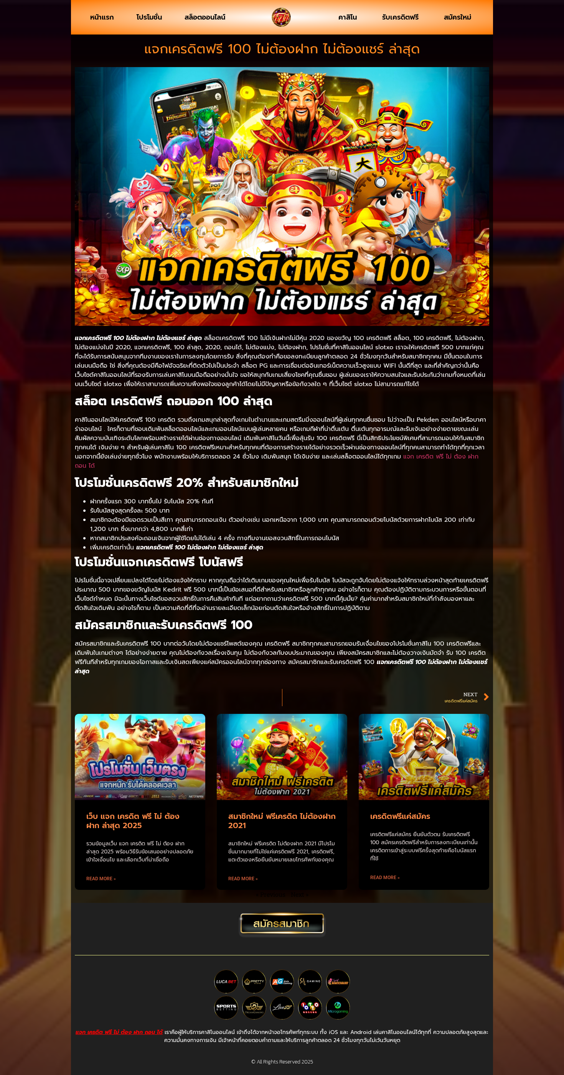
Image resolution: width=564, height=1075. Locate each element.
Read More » (101, 878)
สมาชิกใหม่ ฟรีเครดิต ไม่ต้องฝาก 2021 (282, 820)
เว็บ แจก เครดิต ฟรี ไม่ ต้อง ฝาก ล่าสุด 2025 (133, 820)
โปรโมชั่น (149, 17)
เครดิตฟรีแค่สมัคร (400, 816)
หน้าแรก (102, 17)
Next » (299, 894)
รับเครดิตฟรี (400, 17)
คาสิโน (347, 17)
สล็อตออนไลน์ (205, 17)
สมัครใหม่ (457, 17)
